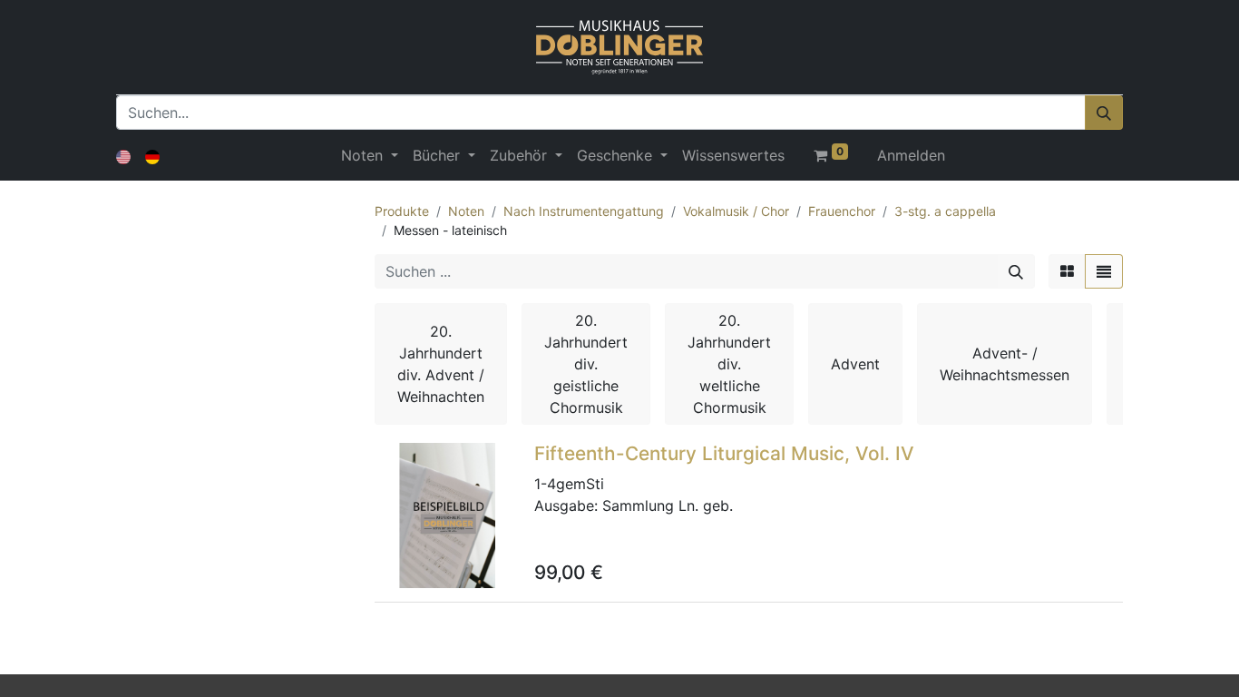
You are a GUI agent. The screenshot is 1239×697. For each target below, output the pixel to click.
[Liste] (1104, 271)
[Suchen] (1104, 112)
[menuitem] (733, 155)
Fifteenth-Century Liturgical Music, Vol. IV (724, 453)
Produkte (402, 211)
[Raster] (1067, 271)
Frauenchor (841, 211)
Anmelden (911, 155)
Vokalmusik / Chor (736, 211)
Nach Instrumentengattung (583, 211)
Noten (466, 211)
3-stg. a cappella (945, 211)
